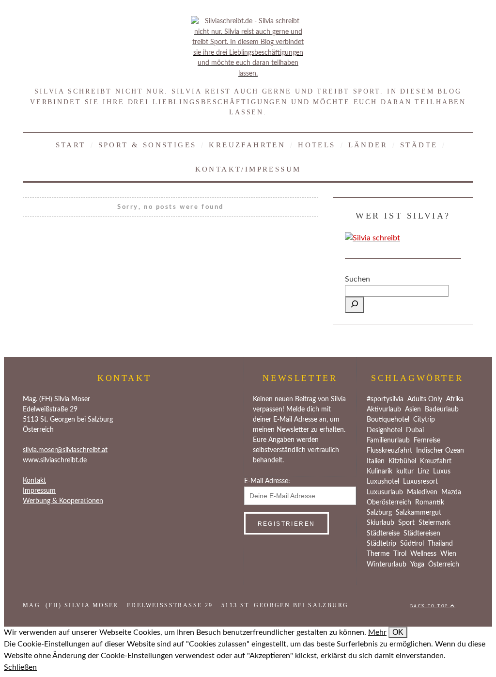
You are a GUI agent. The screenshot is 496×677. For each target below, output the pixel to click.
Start (71, 145)
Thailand (440, 543)
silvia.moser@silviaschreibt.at (65, 450)
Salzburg (379, 512)
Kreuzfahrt (435, 461)
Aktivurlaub (384, 409)
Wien (448, 554)
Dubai (415, 430)
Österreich (443, 564)
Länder (368, 145)
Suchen (357, 279)
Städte (418, 145)
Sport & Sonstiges (147, 145)
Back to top (430, 606)
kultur (405, 471)
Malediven (422, 492)
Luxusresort (420, 481)
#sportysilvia (385, 399)
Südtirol (412, 543)
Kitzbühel (402, 461)
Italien (376, 461)
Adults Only (424, 399)
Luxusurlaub (385, 492)
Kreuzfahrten (247, 145)
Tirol (399, 554)
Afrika (455, 399)
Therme (378, 554)
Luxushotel (383, 481)
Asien (413, 409)
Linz (423, 471)
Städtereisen (421, 533)
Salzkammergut (418, 512)
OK (397, 632)
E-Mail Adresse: (267, 481)
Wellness (423, 554)
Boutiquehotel (388, 419)
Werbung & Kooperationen (63, 501)
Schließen (20, 667)
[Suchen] (354, 305)
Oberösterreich (389, 502)
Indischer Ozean (440, 450)
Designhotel (384, 430)
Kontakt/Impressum (248, 169)
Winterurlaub (386, 564)
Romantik (429, 502)
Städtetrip (381, 543)
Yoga (417, 564)
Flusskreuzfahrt (389, 450)
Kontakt (34, 480)
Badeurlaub (442, 409)
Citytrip (424, 419)
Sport (406, 523)
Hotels (316, 145)
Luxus (441, 471)
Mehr (377, 632)
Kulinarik (379, 471)
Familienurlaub (388, 440)
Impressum (39, 491)
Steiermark (434, 523)
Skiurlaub (380, 523)
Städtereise (383, 533)
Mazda (451, 492)
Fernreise (427, 440)
